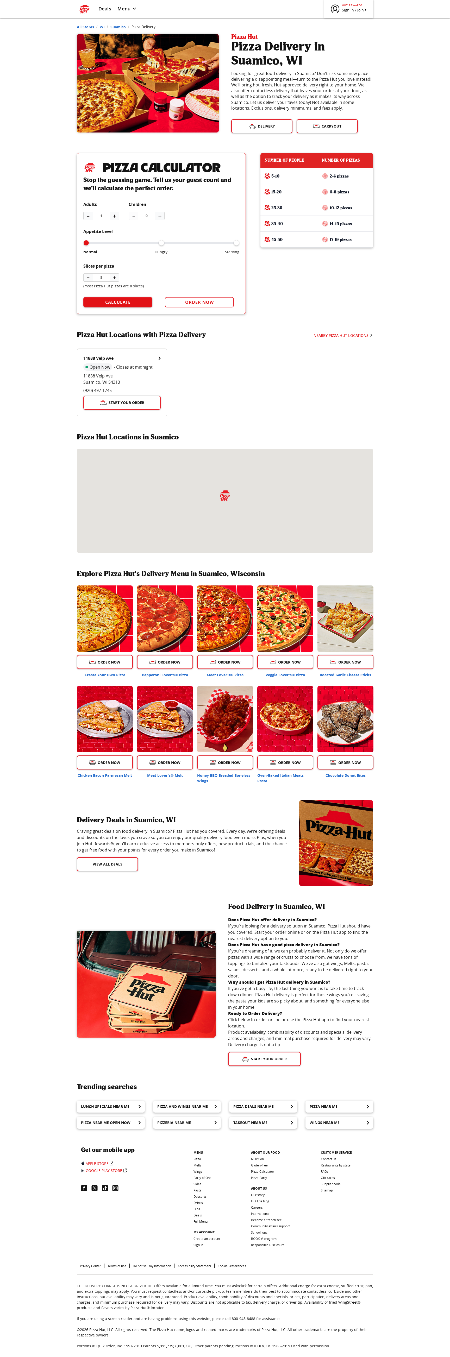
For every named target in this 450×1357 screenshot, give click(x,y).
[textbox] (182, 840)
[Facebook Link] (86, 1188)
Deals (104, 8)
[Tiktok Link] (107, 1188)
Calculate (118, 302)
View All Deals (107, 864)
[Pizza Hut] (225, 495)
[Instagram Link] (117, 1188)
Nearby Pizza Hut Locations (341, 335)
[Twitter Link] (96, 1188)
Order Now (199, 302)
